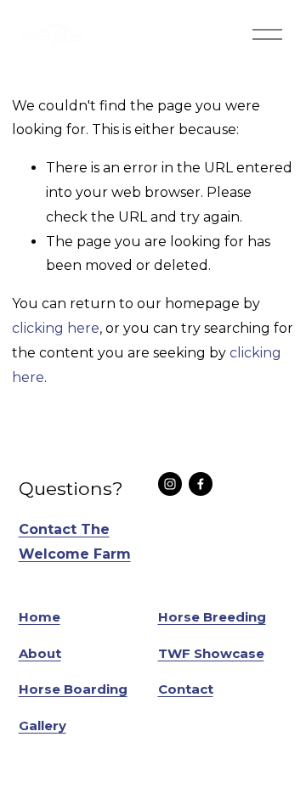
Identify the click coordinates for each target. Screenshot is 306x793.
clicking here (55, 328)
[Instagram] (170, 484)
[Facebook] (200, 484)
